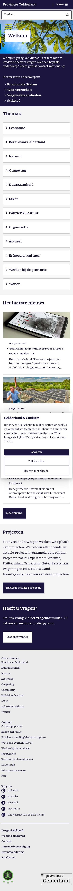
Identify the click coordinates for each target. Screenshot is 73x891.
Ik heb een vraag (11, 732)
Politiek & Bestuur (12, 695)
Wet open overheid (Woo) (16, 743)
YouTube (12, 796)
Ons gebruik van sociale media (25, 815)
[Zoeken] (67, 14)
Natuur (5, 673)
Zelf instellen (36, 461)
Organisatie (8, 690)
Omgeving (7, 684)
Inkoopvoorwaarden (13, 770)
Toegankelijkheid (12, 830)
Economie (7, 679)
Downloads (8, 765)
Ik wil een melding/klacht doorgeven (23, 737)
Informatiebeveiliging (15, 847)
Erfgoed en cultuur (12, 706)
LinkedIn (12, 790)
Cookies (6, 841)
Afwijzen (36, 452)
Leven (4, 701)
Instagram (13, 809)
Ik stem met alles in (36, 471)
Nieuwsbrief (8, 754)
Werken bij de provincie (15, 748)
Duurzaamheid (10, 668)
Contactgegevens (11, 726)
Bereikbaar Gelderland (14, 662)
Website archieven (13, 836)
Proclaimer (8, 857)
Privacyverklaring (12, 852)
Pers (3, 776)
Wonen (5, 712)
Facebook (13, 803)
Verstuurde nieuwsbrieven (17, 759)
